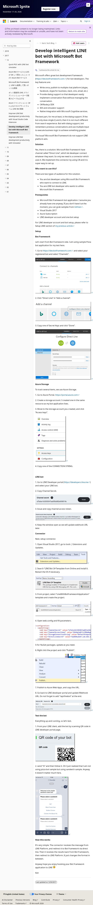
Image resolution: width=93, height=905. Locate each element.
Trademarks (20, 903)
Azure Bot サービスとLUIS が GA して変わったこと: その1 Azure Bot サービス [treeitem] (19, 75)
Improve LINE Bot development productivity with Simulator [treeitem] (19, 140)
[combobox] (16, 46)
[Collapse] (30, 41)
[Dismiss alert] (88, 5)
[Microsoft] (4, 21)
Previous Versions (23, 900)
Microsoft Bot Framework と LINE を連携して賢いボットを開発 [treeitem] (19, 85)
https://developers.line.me (76, 482)
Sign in (87, 21)
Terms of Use (7, 903)
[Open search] (81, 21)
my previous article (64, 226)
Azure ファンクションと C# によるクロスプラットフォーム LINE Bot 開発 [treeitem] (19, 106)
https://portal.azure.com (66, 395)
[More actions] (89, 43)
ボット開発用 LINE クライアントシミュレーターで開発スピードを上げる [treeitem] (19, 95)
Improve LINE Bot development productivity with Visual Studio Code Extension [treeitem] (19, 117)
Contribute (45, 900)
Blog (34, 900)
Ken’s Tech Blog (48, 43)
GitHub (77, 207)
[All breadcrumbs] (37, 43)
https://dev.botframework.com (50, 78)
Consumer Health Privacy (73, 900)
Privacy (55, 900)
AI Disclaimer (7, 900)
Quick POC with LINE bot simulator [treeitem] (19, 66)
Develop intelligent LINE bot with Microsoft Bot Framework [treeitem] (19, 130)
